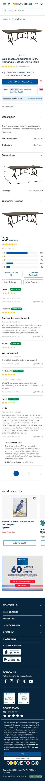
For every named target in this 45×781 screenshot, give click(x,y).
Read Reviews (24, 67)
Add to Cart (19, 543)
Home (5, 19)
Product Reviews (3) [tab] (11, 274)
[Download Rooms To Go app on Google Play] (12, 659)
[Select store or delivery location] (8, 4)
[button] (22, 252)
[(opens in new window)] (5, 681)
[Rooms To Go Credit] (22, 570)
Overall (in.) (6, 191)
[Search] (4, 10)
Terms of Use (22, 776)
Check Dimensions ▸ (35, 98)
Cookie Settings (36, 776)
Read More (6, 132)
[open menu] (4, 4)
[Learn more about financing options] (22, 587)
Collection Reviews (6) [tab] (33, 274)
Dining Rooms (18, 19)
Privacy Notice (8, 776)
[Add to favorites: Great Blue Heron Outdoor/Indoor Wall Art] (34, 498)
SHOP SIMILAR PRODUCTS (20, 82)
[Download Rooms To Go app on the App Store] (12, 652)
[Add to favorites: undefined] (41, 81)
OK (22, 754)
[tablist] (22, 273)
